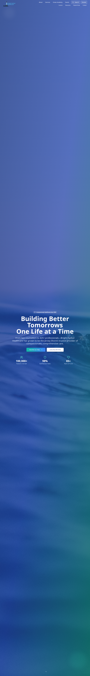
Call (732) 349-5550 (55, 350)
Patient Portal (76, 5)
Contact (84, 5)
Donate (84, 2)
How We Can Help (34, 350)
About (40, 2)
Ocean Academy (57, 2)
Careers (61, 5)
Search (77, 2)
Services (47, 2)
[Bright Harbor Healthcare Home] (9, 3)
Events (67, 2)
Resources (67, 5)
